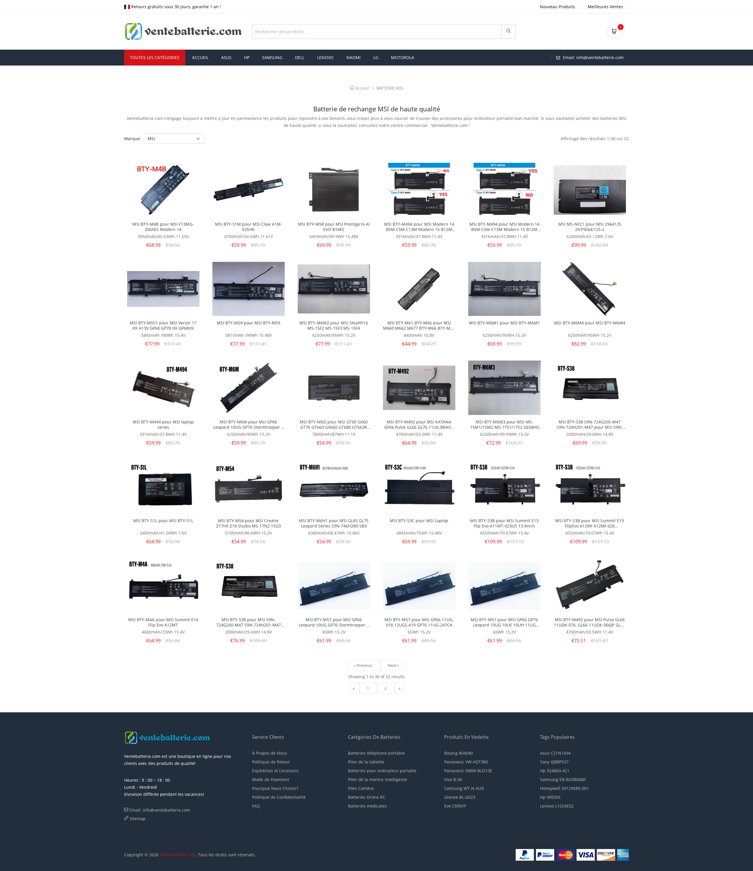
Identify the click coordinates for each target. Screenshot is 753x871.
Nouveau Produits (557, 6)
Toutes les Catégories (154, 57)
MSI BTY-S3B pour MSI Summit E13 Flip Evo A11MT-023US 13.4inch (504, 523)
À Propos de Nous (269, 753)
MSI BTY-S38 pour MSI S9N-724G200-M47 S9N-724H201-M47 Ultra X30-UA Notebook (248, 622)
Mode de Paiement (270, 779)
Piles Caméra (361, 788)
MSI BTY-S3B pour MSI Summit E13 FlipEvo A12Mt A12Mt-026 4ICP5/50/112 (589, 523)
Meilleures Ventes (605, 6)
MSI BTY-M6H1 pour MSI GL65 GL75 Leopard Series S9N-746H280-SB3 (334, 523)
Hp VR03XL (550, 797)
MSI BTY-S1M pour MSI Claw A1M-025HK (248, 227)
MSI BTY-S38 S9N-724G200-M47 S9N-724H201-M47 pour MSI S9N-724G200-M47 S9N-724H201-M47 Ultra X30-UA (590, 424)
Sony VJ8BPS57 (554, 762)
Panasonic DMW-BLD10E (468, 770)
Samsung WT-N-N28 (464, 788)
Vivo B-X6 (453, 779)
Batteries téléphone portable (376, 753)
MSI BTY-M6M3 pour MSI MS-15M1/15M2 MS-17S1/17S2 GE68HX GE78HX (504, 424)
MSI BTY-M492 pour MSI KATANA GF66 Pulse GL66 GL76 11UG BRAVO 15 (419, 424)
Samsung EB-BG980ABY (563, 779)
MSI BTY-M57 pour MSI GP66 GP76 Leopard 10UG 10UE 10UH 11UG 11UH (504, 622)
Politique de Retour (271, 762)
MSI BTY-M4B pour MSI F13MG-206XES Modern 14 (163, 227)
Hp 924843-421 (554, 770)
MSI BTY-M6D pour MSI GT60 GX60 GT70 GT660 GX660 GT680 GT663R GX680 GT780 (334, 424)
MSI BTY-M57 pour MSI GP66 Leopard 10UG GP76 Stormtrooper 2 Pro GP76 (334, 622)
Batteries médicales (367, 806)
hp (246, 57)
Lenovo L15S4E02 (557, 806)
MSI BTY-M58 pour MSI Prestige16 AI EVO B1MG (334, 227)
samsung (272, 57)
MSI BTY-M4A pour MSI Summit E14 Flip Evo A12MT (163, 622)
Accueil (200, 57)
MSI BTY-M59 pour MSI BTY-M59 (248, 323)
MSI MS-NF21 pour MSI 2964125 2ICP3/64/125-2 (589, 227)
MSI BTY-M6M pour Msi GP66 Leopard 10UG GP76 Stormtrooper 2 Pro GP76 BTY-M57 (248, 424)
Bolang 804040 (458, 753)
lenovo (325, 57)
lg (375, 57)
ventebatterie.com (178, 854)
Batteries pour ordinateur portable (382, 770)
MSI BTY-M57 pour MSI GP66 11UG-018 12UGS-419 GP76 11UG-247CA (419, 622)
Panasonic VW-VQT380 (466, 762)
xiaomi (353, 57)
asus (226, 57)
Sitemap (137, 818)
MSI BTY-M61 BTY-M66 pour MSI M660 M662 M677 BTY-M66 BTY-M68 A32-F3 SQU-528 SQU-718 (419, 325)
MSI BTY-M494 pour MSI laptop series (163, 424)
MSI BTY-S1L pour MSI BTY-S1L (163, 520)
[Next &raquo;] (399, 688)
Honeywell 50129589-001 (564, 788)
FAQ (256, 806)
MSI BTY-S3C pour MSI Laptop (419, 520)
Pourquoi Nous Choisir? (275, 788)
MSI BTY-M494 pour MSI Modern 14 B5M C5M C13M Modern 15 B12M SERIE (419, 227)
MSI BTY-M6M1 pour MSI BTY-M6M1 (504, 323)
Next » (393, 665)
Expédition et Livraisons (275, 770)
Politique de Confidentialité (279, 797)
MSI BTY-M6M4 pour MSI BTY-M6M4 (589, 323)
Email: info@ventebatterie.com (159, 810)
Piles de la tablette (366, 762)
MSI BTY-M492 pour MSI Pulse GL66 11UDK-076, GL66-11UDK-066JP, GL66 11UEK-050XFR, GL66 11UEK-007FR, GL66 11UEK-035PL (589, 622)
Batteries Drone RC (366, 797)
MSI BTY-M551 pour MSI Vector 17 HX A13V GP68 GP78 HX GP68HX (163, 325)
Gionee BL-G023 (459, 797)
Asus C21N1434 (555, 753)
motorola (402, 57)
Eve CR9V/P (455, 806)
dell (299, 57)
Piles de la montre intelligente (377, 779)
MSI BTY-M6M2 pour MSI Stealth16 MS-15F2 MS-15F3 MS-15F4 (333, 325)
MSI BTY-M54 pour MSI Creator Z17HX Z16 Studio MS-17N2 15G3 (248, 523)
